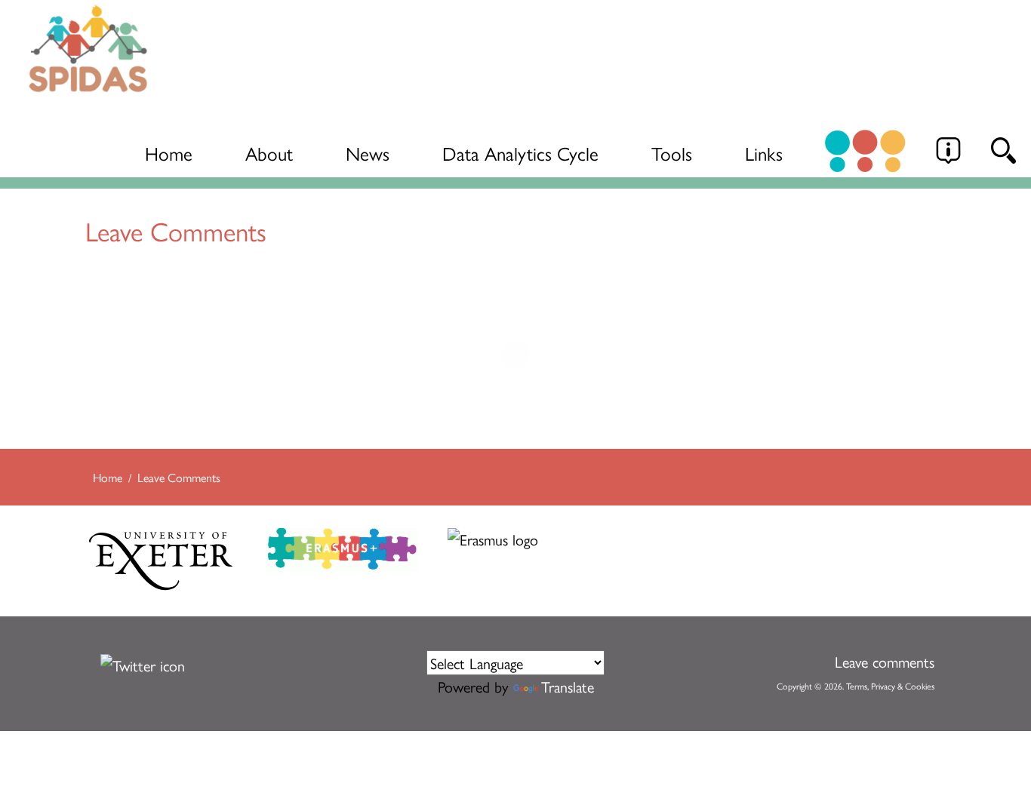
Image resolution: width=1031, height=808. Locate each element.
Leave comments (884, 661)
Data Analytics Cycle (520, 153)
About (269, 153)
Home (168, 153)
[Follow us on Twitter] (143, 662)
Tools (671, 153)
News (367, 153)
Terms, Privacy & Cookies (890, 686)
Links (764, 153)
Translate (567, 686)
